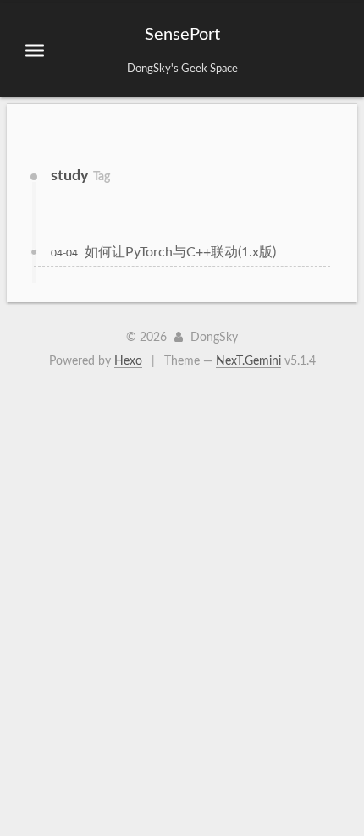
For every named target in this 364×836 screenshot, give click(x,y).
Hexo (128, 361)
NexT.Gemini (248, 361)
